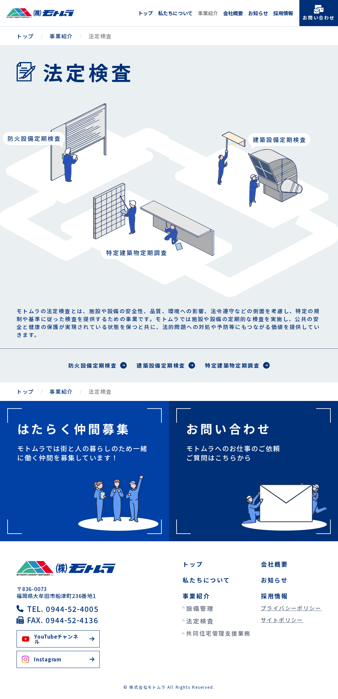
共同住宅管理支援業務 (218, 633)
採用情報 (283, 13)
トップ (145, 13)
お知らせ (258, 13)
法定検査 (200, 621)
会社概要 (233, 13)
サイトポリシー (282, 619)
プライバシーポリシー (291, 608)
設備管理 (200, 608)
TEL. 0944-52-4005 (63, 608)
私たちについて (175, 13)
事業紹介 (208, 13)
